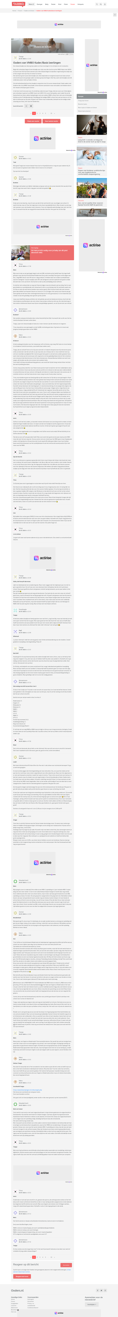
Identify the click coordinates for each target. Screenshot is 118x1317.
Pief (20, 630)
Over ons (13, 1312)
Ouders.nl (17, 1290)
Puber (66, 4)
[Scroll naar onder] (115, 15)
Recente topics (82, 104)
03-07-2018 (22, 58)
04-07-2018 (22, 682)
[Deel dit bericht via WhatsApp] (26, 106)
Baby (46, 4)
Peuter (53, 4)
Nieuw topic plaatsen (84, 111)
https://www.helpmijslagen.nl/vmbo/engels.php (27, 1090)
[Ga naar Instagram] (105, 1290)
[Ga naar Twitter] (101, 1290)
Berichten (14, 1310)
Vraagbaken (14, 1303)
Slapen (80, 137)
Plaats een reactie (33, 121)
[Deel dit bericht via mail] (31, 106)
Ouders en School (29, 10)
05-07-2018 (22, 1214)
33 (51, 113)
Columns (13, 1305)
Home (14, 10)
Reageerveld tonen (22, 1276)
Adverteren (14, 1307)
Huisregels (30, 1299)
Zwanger (39, 4)
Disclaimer (30, 1301)
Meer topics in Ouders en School (87, 107)
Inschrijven (91, 1304)
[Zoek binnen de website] (97, 4)
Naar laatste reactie (51, 121)
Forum (73, 4)
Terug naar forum (83, 100)
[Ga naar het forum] (100, 4)
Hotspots (81, 4)
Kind (59, 4)
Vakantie (81, 201)
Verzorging (34, 248)
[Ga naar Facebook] (97, 1290)
